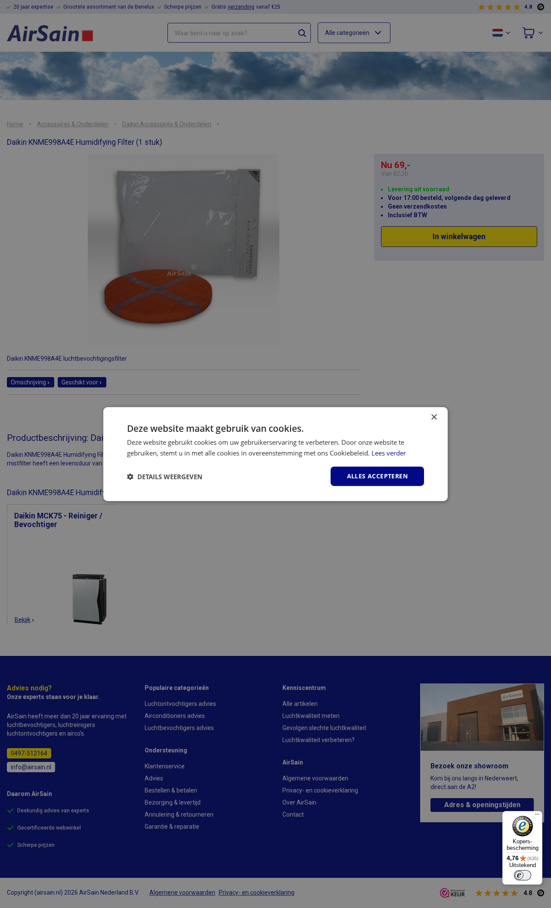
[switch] (522, 875)
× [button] (433, 417)
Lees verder (388, 452)
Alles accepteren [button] (377, 476)
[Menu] (537, 816)
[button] (164, 476)
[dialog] (275, 454)
